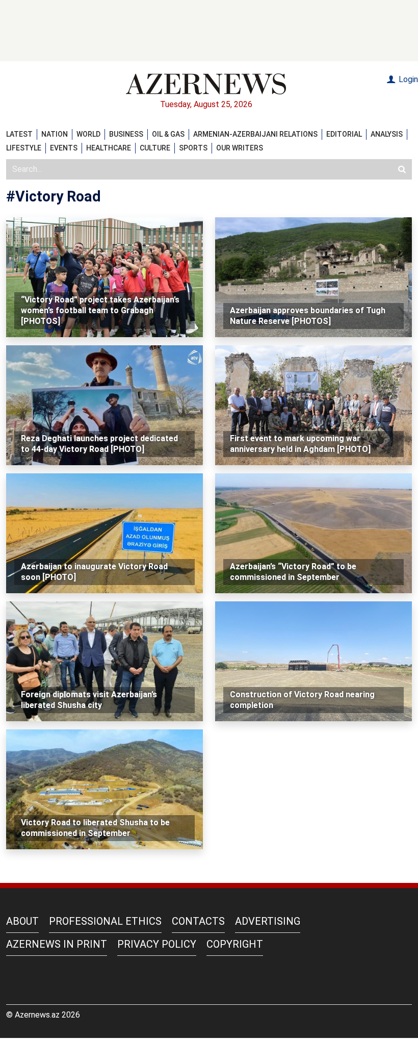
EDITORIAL (344, 134)
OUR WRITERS (239, 148)
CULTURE (155, 148)
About (22, 921)
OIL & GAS (168, 134)
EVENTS (63, 148)
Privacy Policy (156, 944)
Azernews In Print (56, 944)
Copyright (234, 944)
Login (407, 79)
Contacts (198, 921)
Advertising (267, 921)
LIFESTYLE (23, 148)
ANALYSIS (387, 134)
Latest (19, 134)
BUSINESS (126, 134)
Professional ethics (105, 921)
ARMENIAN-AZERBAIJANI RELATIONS (255, 134)
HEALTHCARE (108, 148)
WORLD (88, 134)
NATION (54, 134)
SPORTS (193, 148)
